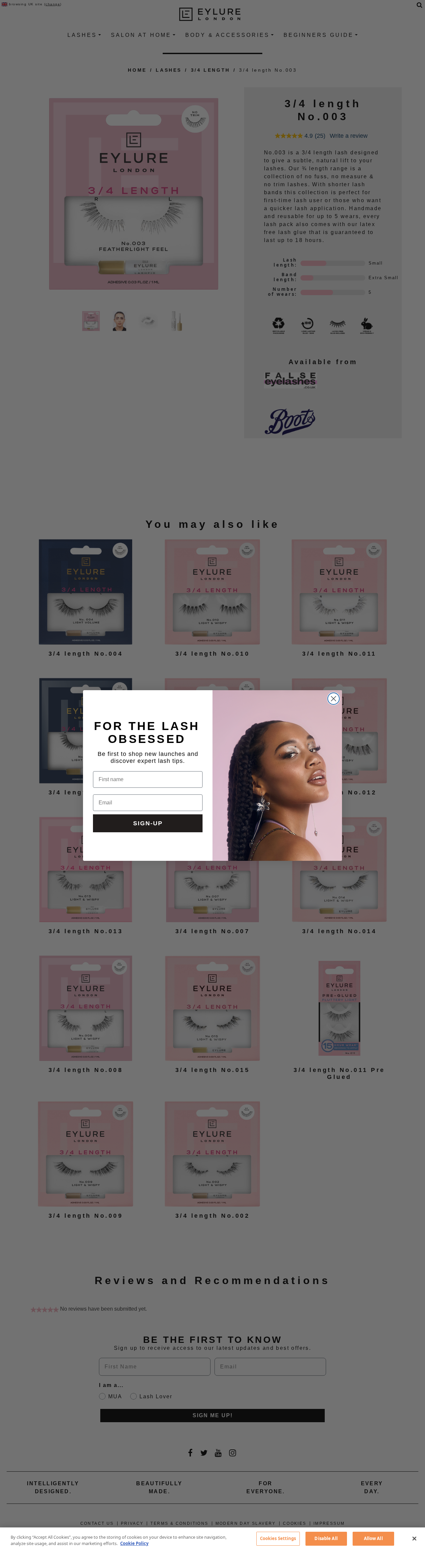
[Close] (414, 1538)
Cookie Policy (134, 1544)
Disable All (325, 1538)
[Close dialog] (333, 698)
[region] (212, 1539)
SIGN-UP (148, 823)
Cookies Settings (278, 1538)
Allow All (373, 1538)
